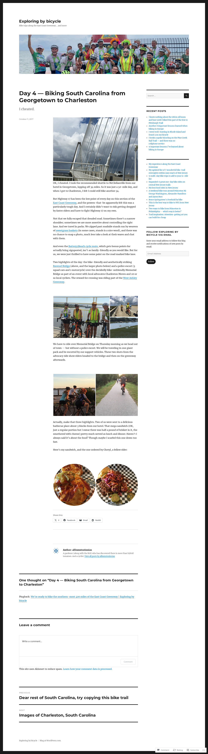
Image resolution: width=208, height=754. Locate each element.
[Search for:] (165, 96)
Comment (128, 661)
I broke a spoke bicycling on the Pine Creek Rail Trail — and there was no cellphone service (168, 141)
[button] (81, 317)
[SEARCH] (186, 95)
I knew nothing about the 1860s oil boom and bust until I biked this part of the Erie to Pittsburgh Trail (168, 120)
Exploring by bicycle (40, 21)
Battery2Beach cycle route (83, 246)
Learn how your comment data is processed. (87, 669)
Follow (151, 261)
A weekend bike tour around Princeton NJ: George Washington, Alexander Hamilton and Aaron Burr (167, 194)
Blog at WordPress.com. (50, 740)
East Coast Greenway (64, 202)
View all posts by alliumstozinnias (99, 556)
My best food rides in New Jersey (163, 188)
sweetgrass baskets (67, 230)
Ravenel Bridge (61, 266)
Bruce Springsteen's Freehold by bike (165, 199)
